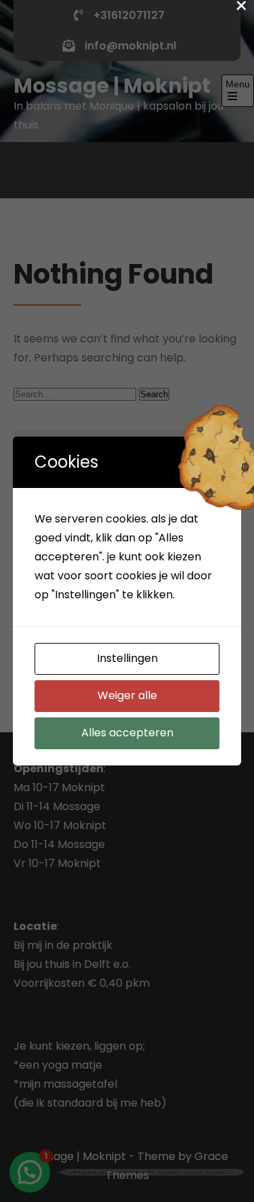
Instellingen (127, 658)
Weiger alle (127, 695)
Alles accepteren (127, 732)
